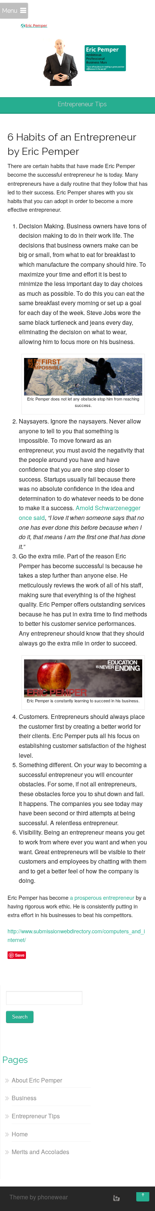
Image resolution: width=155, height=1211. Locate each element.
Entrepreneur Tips (36, 1116)
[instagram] (115, 1197)
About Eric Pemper (37, 1080)
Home (20, 1134)
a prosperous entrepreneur (102, 897)
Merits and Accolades (40, 1151)
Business (24, 1097)
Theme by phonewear (38, 1197)
